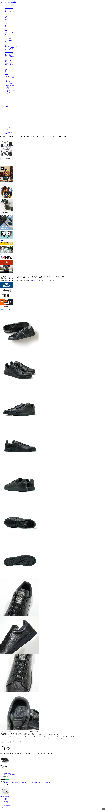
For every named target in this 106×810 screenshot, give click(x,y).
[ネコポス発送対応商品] (6, 244)
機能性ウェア (7, 57)
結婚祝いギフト (8, 59)
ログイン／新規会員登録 (7, 132)
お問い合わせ (5, 798)
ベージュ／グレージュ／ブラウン (11, 71)
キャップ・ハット (8, 24)
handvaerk (7, 97)
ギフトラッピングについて (8, 775)
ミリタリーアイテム (9, 53)
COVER (6, 91)
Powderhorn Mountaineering (10, 108)
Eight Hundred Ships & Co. (10, 2)
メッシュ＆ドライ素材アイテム (11, 47)
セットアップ (7, 18)
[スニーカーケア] (6, 252)
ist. (5, 100)
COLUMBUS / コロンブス (10, 90)
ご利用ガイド (5, 131)
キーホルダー (7, 31)
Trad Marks (7, 118)
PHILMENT (7, 110)
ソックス (6, 25)
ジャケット (7, 17)
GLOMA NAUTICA (8, 94)
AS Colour (7, 82)
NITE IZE (7, 106)
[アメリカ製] (6, 259)
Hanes (6, 96)
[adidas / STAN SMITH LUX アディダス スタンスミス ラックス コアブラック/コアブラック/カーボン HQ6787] (4, 763)
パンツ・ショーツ (8, 12)
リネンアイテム (8, 49)
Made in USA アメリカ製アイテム (11, 46)
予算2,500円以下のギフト (10, 64)
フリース (6, 20)
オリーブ (6, 74)
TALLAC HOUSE (8, 116)
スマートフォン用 (6, 127)
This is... (6, 115)
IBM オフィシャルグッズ (10, 77)
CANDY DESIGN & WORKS (10, 88)
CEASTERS (7, 87)
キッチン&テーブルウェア (10, 40)
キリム (6, 39)
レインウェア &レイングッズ (10, 48)
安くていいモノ (8, 45)
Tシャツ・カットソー (9, 9)
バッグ (6, 28)
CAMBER (7, 76)
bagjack (6, 84)
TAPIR (6, 117)
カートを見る (5, 133)
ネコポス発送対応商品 (9, 56)
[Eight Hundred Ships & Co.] (5, 809)
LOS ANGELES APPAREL (10, 103)
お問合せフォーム (33, 280)
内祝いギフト (7, 61)
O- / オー (6, 107)
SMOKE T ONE (8, 113)
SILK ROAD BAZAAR (9, 114)
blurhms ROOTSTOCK (9, 83)
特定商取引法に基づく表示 (8, 805)
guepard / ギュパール (9, 93)
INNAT (6, 98)
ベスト (6, 16)
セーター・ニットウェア (10, 11)
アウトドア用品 (8, 55)
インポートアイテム (9, 52)
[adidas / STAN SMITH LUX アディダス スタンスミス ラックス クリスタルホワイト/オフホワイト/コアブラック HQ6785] (4, 794)
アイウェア (7, 27)
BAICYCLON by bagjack (9, 85)
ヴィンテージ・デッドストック (11, 35)
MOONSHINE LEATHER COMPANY (12, 105)
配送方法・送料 (6, 802)
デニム (6, 13)
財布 (6, 30)
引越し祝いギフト (8, 60)
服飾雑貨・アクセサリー (10, 32)
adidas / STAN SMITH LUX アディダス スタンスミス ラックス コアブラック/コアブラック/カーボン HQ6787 (30, 782)
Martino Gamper (8, 104)
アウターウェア (8, 15)
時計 (6, 34)
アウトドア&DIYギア (9, 37)
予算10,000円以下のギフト (10, 67)
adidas (6, 79)
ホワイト (6, 72)
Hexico (6, 95)
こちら (5, 278)
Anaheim (6, 80)
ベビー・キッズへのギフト (10, 62)
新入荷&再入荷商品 (9, 8)
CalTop (6, 89)
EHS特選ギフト (8, 63)
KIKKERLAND (8, 101)
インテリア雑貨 (8, 38)
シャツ (6, 10)
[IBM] (0, 254)
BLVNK (6, 86)
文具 (6, 41)
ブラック (6, 68)
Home (4, 782)
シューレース (7, 23)
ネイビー (6, 70)
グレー (6, 69)
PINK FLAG (7, 109)
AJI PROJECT (7, 81)
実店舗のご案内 (6, 129)
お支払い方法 (5, 801)
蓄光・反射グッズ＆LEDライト (11, 50)
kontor (6, 102)
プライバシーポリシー (7, 799)
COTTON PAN (8, 92)
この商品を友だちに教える (8, 773)
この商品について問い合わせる (9, 774)
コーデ (4, 130)
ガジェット (7, 42)
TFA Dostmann (7, 119)
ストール (6, 33)
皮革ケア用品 (7, 54)
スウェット (7, 19)
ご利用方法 (5, 800)
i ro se (6, 99)
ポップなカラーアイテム (10, 75)
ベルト (6, 26)
